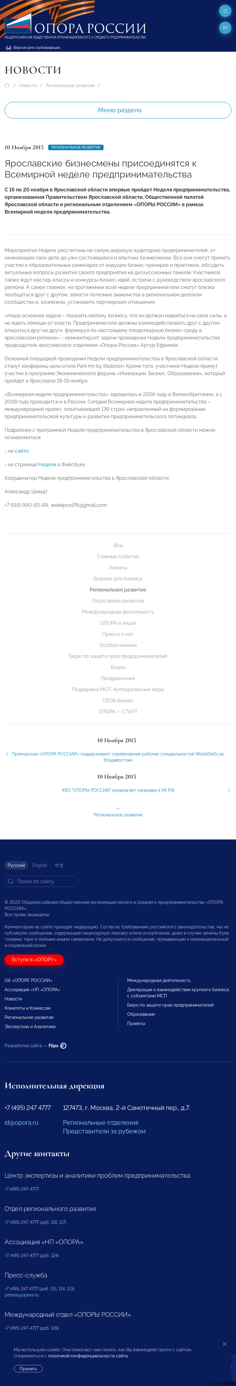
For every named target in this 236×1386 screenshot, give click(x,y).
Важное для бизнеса (118, 579)
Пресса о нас (118, 634)
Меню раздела (119, 110)
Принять (28, 1368)
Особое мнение (118, 645)
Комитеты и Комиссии (27, 1008)
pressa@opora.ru (21, 1294)
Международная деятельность (118, 612)
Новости (28, 85)
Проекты (136, 1023)
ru (225, 28)
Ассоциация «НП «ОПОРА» (32, 989)
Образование (141, 1014)
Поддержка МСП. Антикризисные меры (118, 689)
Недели (47, 464)
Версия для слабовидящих (36, 48)
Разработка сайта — (32, 1045)
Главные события (118, 556)
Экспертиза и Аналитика (30, 1026)
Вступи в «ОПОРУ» (34, 960)
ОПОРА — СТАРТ (118, 712)
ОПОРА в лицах (118, 623)
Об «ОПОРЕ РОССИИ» (29, 980)
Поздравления (118, 678)
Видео (118, 667)
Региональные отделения (100, 1122)
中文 (59, 865)
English (40, 865)
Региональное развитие (70, 85)
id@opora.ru (21, 1122)
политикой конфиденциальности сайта (88, 1355)
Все (118, 545)
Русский (16, 865)
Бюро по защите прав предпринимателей (118, 656)
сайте (22, 451)
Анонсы (118, 568)
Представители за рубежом (104, 1131)
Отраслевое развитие (118, 601)
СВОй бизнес (118, 700)
